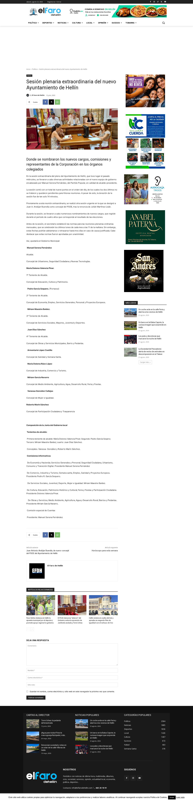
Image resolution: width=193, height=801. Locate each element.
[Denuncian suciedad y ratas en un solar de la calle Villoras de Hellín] (32, 748)
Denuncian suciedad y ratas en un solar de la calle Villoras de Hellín (53, 747)
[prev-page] (28, 629)
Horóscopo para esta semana (105, 550)
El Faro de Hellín (38, 95)
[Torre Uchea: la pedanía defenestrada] (32, 723)
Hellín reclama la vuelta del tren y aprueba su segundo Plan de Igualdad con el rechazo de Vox (101, 620)
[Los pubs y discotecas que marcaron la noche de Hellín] (130, 339)
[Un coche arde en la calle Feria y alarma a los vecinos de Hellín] (130, 312)
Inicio (28, 69)
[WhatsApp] (57, 102)
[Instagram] (154, 1)
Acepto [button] (172, 797)
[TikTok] (157, 1)
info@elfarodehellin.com (82, 788)
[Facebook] (150, 1)
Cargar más (144, 362)
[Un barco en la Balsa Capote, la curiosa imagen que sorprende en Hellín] (130, 325)
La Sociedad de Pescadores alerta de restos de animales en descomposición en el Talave (152, 351)
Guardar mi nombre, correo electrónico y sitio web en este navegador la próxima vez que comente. (72, 691)
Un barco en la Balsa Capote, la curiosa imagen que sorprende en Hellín (152, 324)
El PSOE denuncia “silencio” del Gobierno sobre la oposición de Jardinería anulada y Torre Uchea (70, 620)
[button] (163, 23)
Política (34, 69)
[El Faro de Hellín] (28, 95)
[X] (161, 1)
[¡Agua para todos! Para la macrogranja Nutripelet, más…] (32, 736)
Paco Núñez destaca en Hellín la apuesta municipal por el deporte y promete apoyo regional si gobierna (40, 620)
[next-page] (32, 629)
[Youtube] (165, 1)
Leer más (180, 797)
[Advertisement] (96, 45)
